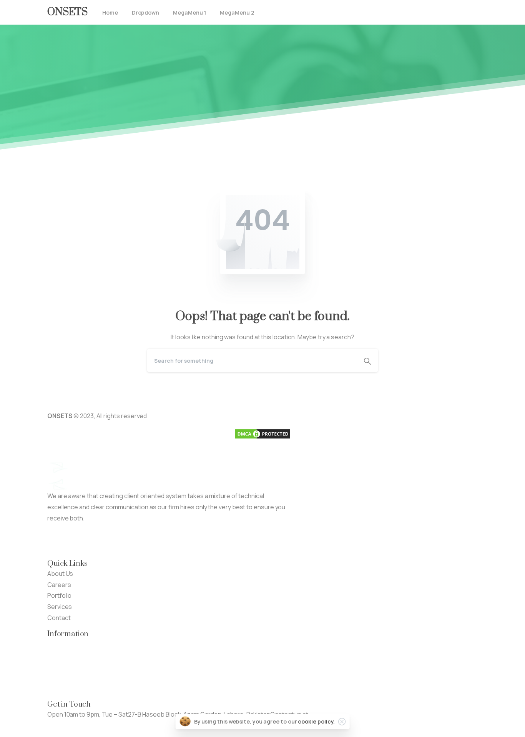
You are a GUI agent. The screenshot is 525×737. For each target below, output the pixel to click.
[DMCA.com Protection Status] (262, 433)
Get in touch (64, 725)
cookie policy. (316, 721)
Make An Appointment (147, 541)
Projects (59, 655)
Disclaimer (61, 677)
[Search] (367, 360)
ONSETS (67, 12)
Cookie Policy (66, 688)
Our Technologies (72, 644)
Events (57, 666)
